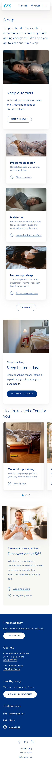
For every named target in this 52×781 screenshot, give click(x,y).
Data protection (26, 757)
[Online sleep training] (23, 456)
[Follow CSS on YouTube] (26, 741)
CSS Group (14, 727)
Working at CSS (17, 713)
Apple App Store (21, 589)
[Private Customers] (7, 5)
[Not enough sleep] (26, 273)
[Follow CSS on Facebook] (19, 741)
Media (12, 720)
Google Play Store (22, 595)
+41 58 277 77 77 (11, 669)
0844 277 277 (10, 660)
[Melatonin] (26, 214)
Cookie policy (26, 748)
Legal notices (26, 753)
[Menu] (45, 6)
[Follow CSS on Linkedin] (32, 741)
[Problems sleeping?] (26, 159)
